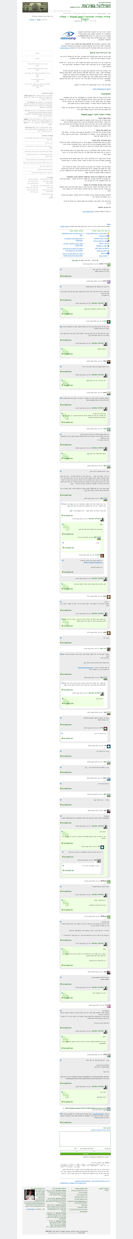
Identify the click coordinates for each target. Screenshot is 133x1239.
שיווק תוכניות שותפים (47, 194)
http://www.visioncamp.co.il (85, 667)
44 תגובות (78, 21)
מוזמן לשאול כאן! (88, 211)
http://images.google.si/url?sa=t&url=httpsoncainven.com (85, 1108)
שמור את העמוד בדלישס (100, 241)
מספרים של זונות (83, 1192)
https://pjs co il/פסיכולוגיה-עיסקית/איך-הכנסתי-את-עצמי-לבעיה (77, 1202)
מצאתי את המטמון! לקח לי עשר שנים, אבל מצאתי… (38, 151)
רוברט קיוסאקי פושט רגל (81, 1199)
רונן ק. (104, 321)
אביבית (97, 555)
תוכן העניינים (58, 1233)
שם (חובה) (108, 1148)
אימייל (32, 19)
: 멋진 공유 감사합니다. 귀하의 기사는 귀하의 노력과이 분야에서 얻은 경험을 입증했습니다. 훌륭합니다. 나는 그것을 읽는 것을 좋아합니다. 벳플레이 (37, 121)
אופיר (104, 428)
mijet (104, 596)
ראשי (109, 13)
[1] (76, 1233)
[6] (68, 1233)
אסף (104, 465)
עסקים (51, 187)
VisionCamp (51, 1233)
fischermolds (83, 1211)
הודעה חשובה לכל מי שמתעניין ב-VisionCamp (73, 1183)
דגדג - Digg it (103, 243)
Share (109, 224)
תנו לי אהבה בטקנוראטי (100, 238)
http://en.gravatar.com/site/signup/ (93, 562)
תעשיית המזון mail (82, 1207)
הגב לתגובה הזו (66, 276)
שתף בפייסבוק (103, 236)
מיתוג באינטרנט (34, 183)
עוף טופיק (35, 185)
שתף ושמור (104, 253)
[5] (70, 1233)
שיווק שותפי (84, 1205)
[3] (73, 1233)
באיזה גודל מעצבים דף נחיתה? (79, 1190)
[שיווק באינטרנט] (35, 7)
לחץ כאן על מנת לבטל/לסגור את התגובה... (101, 1129)
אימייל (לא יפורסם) (87, 1148)
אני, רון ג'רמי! (48, 143)
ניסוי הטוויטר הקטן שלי (46, 166)
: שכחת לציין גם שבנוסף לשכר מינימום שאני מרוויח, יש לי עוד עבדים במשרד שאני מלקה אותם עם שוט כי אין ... (56, 1201)
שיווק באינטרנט (34, 190)
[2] (75, 1233)
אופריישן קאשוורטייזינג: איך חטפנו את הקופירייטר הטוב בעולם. (39, 155)
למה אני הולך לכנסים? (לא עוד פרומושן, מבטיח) (39, 159)
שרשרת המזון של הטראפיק (45, 169)
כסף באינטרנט (34, 181)
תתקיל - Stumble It (101, 246)
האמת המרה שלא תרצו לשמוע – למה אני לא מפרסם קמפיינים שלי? (37, 85)
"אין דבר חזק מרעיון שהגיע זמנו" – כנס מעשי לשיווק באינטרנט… (91, 1181)
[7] (66, 1233)
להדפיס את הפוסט (102, 251)
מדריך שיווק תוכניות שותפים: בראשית (37, 68)
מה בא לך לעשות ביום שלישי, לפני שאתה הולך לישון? (37, 74)
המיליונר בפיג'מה (96, 5)
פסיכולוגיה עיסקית (33, 187)
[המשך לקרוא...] (30, 1209)
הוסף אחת (75, 260)
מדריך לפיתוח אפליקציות (81, 1197)
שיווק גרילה (35, 192)
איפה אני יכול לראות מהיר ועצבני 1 (78, 1209)
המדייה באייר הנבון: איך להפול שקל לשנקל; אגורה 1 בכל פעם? (38, 139)
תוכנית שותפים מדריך (81, 1195)
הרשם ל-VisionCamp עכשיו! (102, 89)
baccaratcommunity (98, 1114)
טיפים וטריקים (34, 179)
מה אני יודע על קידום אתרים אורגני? (37, 64)
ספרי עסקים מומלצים (47, 185)
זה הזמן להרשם (65, 48)
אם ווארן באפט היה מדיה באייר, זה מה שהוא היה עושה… (38, 147)
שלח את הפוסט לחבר (101, 248)
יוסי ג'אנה (103, 648)
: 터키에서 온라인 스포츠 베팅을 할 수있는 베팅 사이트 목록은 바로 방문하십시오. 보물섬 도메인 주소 (38, 97)
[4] (71, 1233)
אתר (75, 1148)
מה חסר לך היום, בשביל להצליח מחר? (41, 172)
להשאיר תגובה (103, 256)
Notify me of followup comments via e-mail (95, 1157)
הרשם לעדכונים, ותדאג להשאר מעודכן (96, 233)
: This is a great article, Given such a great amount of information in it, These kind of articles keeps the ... (38, 129)
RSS (38, 19)
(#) (61, 269)
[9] (63, 1233)
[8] (65, 1233)
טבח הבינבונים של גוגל (37, 79)
